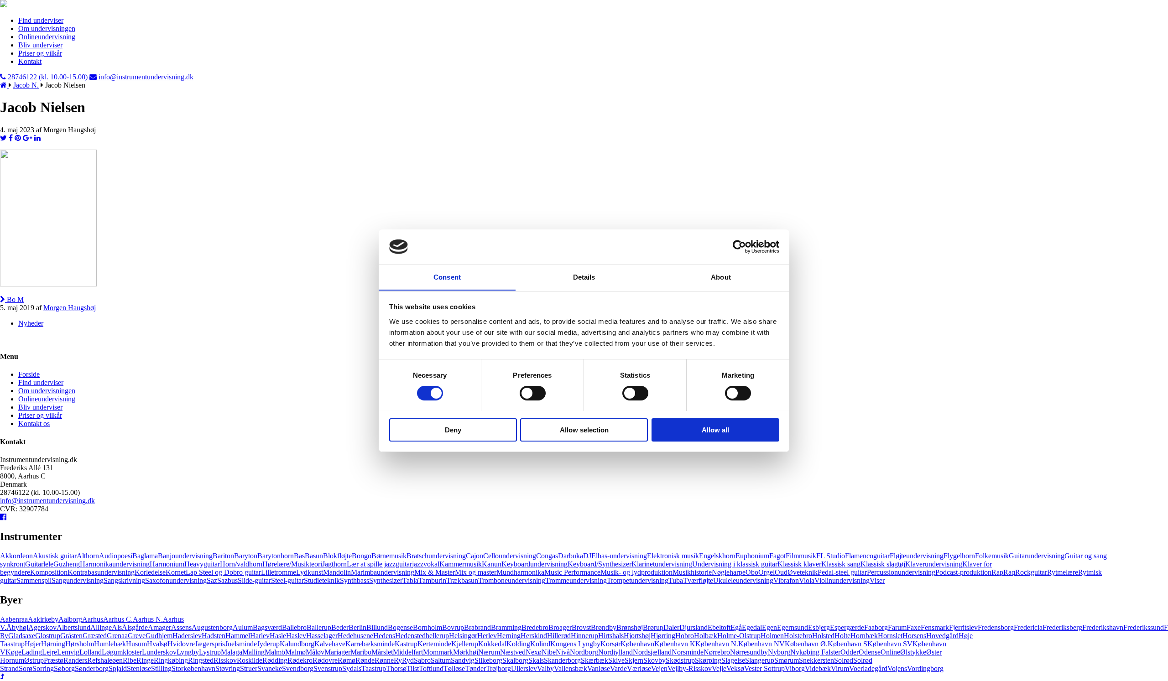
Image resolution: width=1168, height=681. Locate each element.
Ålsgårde (135, 627)
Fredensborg (996, 627)
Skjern (634, 660)
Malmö (275, 652)
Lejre (49, 652)
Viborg (795, 668)
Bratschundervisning (436, 556)
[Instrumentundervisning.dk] (3, 5)
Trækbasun (462, 580)
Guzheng (66, 564)
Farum (897, 627)
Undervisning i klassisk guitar (734, 564)
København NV (761, 644)
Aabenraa (14, 619)
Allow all (715, 429)
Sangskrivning (124, 580)
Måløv (315, 652)
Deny (453, 429)
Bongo (361, 556)
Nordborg (584, 652)
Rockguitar (1031, 572)
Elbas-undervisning (619, 556)
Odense (870, 652)
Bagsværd (267, 627)
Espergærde (847, 627)
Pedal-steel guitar (842, 572)
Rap (997, 572)
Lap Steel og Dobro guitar (223, 572)
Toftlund (431, 668)
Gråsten (71, 635)
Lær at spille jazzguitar (379, 564)
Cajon (474, 556)
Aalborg (70, 619)
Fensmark (935, 627)
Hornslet (890, 635)
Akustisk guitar (55, 556)
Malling (253, 652)
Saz (212, 580)
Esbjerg (819, 627)
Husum (136, 644)
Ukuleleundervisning (743, 580)
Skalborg (515, 660)
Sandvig (462, 660)
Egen (769, 627)
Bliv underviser (40, 45)
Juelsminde (241, 644)
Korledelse (150, 572)
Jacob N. (26, 85)
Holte (842, 635)
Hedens (384, 635)
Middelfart (408, 652)
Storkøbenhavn (193, 668)
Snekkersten (816, 660)
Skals (536, 660)
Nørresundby (749, 652)
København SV (889, 644)
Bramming (506, 627)
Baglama (145, 556)
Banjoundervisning (185, 556)
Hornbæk (864, 635)
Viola (806, 580)
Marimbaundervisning (382, 572)
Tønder (475, 668)
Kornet (176, 572)
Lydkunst (309, 572)
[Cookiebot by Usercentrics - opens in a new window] (739, 247)
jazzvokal (425, 564)
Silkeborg (488, 660)
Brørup (653, 627)
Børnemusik (389, 556)
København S (847, 644)
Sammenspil (34, 580)
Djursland (693, 627)
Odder (849, 652)
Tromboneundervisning (511, 580)
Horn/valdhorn (241, 564)
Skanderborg (562, 660)
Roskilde (249, 660)
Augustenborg (212, 627)
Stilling (161, 668)
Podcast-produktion (963, 572)
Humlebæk (110, 644)
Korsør (610, 644)
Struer (248, 668)
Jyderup (268, 644)
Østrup (34, 660)
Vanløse (598, 668)
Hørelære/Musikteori (292, 564)
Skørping (708, 660)
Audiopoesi (115, 556)
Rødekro (300, 660)
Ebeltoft (719, 627)
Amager (159, 627)
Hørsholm (79, 644)
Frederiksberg (1062, 627)
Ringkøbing (171, 660)
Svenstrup (327, 668)
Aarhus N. (148, 619)
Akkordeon (16, 556)
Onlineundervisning (46, 37)
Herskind (534, 635)
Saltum (441, 660)
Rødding (274, 660)
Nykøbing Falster (815, 652)
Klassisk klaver (799, 564)
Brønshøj (629, 627)
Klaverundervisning (933, 564)
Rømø (346, 660)
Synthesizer (385, 580)
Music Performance (572, 572)
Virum (840, 668)
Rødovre (325, 660)
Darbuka (570, 556)
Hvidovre (181, 644)
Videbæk (818, 668)
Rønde (365, 660)
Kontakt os (34, 423)
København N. (716, 644)
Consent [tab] (447, 277)
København (637, 644)
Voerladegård (868, 668)
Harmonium (167, 564)
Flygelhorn (959, 556)
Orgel (766, 572)
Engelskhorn (717, 556)
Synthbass (354, 580)
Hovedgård (942, 635)
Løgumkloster (122, 652)
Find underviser (40, 20)
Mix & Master (434, 572)
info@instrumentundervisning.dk (47, 500)
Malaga (231, 652)
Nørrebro (717, 652)
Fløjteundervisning (917, 556)
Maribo (360, 652)
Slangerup (759, 660)
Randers (75, 660)
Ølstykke (913, 652)
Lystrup (210, 652)
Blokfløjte (337, 556)
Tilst (413, 668)
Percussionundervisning (901, 572)
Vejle (719, 668)
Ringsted (201, 660)
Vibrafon (786, 580)
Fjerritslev (963, 627)
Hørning (53, 644)
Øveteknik (802, 572)
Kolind (540, 644)
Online (890, 652)
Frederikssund (1143, 627)
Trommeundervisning (576, 580)
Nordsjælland (652, 652)
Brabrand (477, 627)
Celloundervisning (509, 556)
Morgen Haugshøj (69, 308)
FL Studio (830, 556)
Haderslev (187, 635)
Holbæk (705, 635)
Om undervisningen (46, 28)
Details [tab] (584, 277)
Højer (33, 644)
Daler (671, 627)
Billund (377, 627)
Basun (314, 556)
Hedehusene (355, 635)
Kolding (518, 644)
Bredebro (534, 627)
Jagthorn (334, 564)
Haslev (296, 635)
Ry (398, 660)
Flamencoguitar (867, 556)
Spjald (118, 668)
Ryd (408, 660)
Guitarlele (39, 564)
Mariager (337, 652)
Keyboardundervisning (534, 564)
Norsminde (688, 652)
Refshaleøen (105, 660)
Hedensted (410, 635)
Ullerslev (524, 668)
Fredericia (1028, 627)
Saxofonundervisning (176, 580)
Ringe (145, 660)
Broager (560, 627)
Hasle (278, 635)
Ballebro (294, 627)
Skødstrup (680, 660)
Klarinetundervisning (661, 564)
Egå (736, 627)
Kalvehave (329, 644)
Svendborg (297, 668)
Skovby (654, 660)
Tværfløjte (698, 580)
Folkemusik (992, 556)
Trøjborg (498, 668)
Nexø (534, 652)
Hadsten (213, 635)
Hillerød (559, 635)
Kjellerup (464, 644)
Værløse (639, 668)
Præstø (53, 660)
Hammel (237, 635)
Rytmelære (1062, 572)
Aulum (243, 627)
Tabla (410, 580)
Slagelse (733, 660)
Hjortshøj (637, 635)
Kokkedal (492, 644)
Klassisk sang (840, 564)
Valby (545, 668)
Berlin (357, 627)
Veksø (735, 668)
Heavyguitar (202, 564)
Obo (752, 572)
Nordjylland (615, 652)
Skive (616, 660)
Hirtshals (611, 635)
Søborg (64, 668)
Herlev (487, 635)
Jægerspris (210, 644)
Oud (781, 572)
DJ (587, 556)
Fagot (777, 556)
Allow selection (584, 429)
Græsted (95, 635)
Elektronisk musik (673, 556)
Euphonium (752, 556)
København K (674, 644)
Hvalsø (157, 644)
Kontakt (30, 61)
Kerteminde (434, 644)
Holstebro (798, 635)
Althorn (88, 556)
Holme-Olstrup (739, 635)
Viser (877, 580)
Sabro (422, 660)
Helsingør (463, 635)
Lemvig (68, 652)
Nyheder (30, 323)
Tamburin (432, 580)
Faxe (914, 627)
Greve (137, 635)
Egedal (752, 627)
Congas (547, 556)
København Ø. (806, 644)
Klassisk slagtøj (882, 564)
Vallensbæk (570, 668)
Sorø (25, 668)
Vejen (659, 668)
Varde (618, 668)
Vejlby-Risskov (689, 668)
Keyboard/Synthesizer (599, 564)
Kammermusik (460, 564)
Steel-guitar (287, 580)
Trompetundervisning (637, 580)
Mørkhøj (465, 652)
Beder (340, 627)
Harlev (260, 635)
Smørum (786, 660)
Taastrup (373, 668)
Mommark (438, 652)
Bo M (14, 299)
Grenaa (117, 635)
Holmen (772, 635)
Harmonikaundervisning (115, 564)
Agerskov (42, 627)
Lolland (90, 652)
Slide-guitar (254, 580)
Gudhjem (159, 635)
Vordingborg (925, 668)
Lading (31, 652)
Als (117, 627)
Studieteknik (322, 580)
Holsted (823, 635)
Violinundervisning (842, 580)
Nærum (489, 652)
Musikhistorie (692, 572)
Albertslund (73, 627)
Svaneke (269, 668)
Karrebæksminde (370, 644)
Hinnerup (584, 635)
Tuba (675, 580)
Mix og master (475, 572)
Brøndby (603, 627)
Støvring (227, 668)
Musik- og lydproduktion (636, 572)
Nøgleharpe (729, 572)
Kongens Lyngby (575, 644)
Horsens (914, 635)
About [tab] (721, 277)
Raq (1009, 572)
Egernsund (792, 627)
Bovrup (453, 627)
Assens (181, 627)
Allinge (101, 627)
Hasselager (322, 635)
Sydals (351, 668)
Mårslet (382, 652)
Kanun (491, 564)
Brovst (581, 627)
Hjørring (663, 635)
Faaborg (876, 627)
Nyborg (779, 652)
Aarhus (92, 619)
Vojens (897, 668)
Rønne (384, 660)
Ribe (129, 660)
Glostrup (47, 635)
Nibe (549, 652)
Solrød (843, 660)
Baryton (245, 556)
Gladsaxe (21, 635)
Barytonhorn (275, 556)
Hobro (684, 635)
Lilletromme (278, 572)
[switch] (533, 393)
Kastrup (406, 644)
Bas (299, 556)
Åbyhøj (17, 627)
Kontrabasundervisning (101, 572)
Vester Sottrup (764, 668)
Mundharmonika (520, 572)
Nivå (563, 652)
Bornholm (427, 627)
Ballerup (319, 627)
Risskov (225, 660)
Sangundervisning (78, 580)
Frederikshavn (1102, 627)
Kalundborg (297, 644)
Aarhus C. (118, 619)
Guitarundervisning (1036, 556)
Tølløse (454, 668)
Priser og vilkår (40, 53)
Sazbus (227, 580)
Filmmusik (801, 556)
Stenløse (139, 668)
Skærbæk (594, 660)
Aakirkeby (43, 619)
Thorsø (396, 668)
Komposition (49, 572)
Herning (509, 635)
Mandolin (337, 572)
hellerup (437, 635)
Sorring (43, 668)
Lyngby (188, 652)
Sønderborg (92, 668)
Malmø (295, 652)
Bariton (223, 556)
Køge (13, 652)
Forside (29, 374)
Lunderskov (159, 652)
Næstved (513, 652)
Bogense (400, 627)
